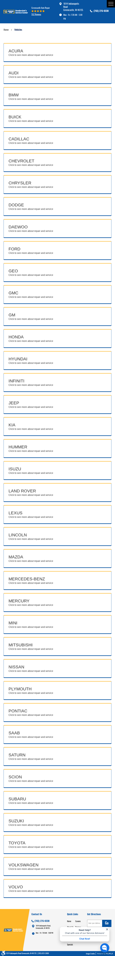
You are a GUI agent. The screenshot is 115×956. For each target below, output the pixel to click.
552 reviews (36, 14)
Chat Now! (84, 938)
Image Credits (90, 954)
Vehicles (18, 30)
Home (6, 30)
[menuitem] (71, 921)
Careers (78, 921)
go (107, 923)
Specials (70, 945)
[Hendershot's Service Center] (16, 12)
